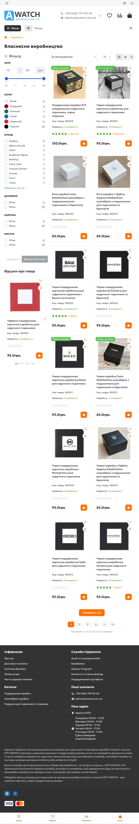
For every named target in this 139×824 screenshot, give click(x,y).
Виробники (78, 663)
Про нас (9, 658)
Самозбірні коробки (16, 698)
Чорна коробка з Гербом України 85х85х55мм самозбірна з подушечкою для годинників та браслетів (113, 473)
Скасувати (13, 259)
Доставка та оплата (16, 663)
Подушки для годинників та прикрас (26, 704)
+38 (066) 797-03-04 (78, 13)
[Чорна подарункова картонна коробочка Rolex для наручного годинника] (69, 354)
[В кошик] (39, 355)
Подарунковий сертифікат (87, 679)
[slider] (6, 78)
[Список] (125, 57)
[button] (5, 319)
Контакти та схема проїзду (87, 674)
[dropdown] (7, 3)
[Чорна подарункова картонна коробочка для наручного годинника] (114, 83)
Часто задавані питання (18, 679)
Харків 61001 (83, 712)
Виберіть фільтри (35, 259)
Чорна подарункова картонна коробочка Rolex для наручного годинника (69, 380)
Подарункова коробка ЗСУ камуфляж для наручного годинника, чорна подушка (69, 110)
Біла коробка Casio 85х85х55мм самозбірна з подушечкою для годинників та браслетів (68, 200)
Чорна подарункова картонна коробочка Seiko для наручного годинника (69, 562)
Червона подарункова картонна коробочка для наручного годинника (23, 324)
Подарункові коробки (17, 693)
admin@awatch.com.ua (80, 17)
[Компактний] (132, 57)
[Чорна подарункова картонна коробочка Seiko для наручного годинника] (69, 536)
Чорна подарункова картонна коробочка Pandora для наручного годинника (111, 564)
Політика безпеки (15, 668)
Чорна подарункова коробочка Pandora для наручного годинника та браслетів (112, 292)
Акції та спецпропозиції (85, 658)
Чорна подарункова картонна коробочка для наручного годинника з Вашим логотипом (68, 292)
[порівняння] (40, 288)
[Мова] (124, 3)
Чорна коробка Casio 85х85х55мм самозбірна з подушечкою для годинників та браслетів (112, 382)
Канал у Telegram (81, 668)
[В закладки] (40, 281)
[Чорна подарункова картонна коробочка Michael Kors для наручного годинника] (69, 443)
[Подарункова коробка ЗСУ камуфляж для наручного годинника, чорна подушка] (69, 83)
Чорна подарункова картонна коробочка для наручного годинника (112, 108)
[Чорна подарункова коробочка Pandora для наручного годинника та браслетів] (114, 265)
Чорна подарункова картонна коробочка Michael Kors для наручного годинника (66, 471)
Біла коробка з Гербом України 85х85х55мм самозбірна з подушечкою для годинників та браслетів (113, 201)
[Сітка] (119, 57)
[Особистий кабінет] (132, 3)
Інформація (13, 652)
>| (112, 624)
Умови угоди (11, 674)
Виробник (17, 37)
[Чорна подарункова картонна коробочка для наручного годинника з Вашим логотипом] (69, 265)
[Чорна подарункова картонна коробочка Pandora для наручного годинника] (114, 536)
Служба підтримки (86, 652)
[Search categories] (28, 28)
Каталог (10, 687)
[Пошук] (130, 28)
